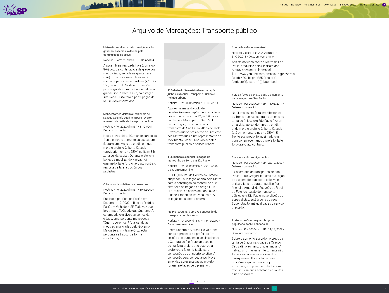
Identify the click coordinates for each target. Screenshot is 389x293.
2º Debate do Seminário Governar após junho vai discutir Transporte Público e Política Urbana (191, 94)
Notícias (108, 60)
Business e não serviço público (251, 157)
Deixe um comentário (261, 56)
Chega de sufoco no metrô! (248, 47)
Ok (274, 288)
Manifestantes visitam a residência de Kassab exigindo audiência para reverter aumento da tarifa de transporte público (128, 117)
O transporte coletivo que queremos (125, 184)
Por (126, 60)
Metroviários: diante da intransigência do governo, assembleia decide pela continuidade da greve (128, 51)
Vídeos (247, 52)
